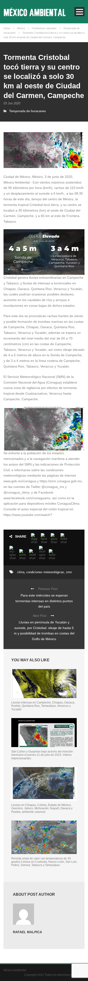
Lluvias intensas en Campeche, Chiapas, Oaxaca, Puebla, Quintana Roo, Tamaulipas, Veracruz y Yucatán (43, 706)
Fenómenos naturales (44, 28)
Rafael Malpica (27, 932)
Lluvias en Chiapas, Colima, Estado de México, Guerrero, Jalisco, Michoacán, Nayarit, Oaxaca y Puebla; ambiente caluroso (42, 808)
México (21, 28)
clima (20, 572)
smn (69, 572)
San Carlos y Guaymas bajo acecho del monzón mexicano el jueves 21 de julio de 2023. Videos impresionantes (42, 755)
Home (7, 28)
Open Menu (79, 11)
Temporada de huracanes (27, 111)
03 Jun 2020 (12, 103)
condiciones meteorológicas (45, 572)
